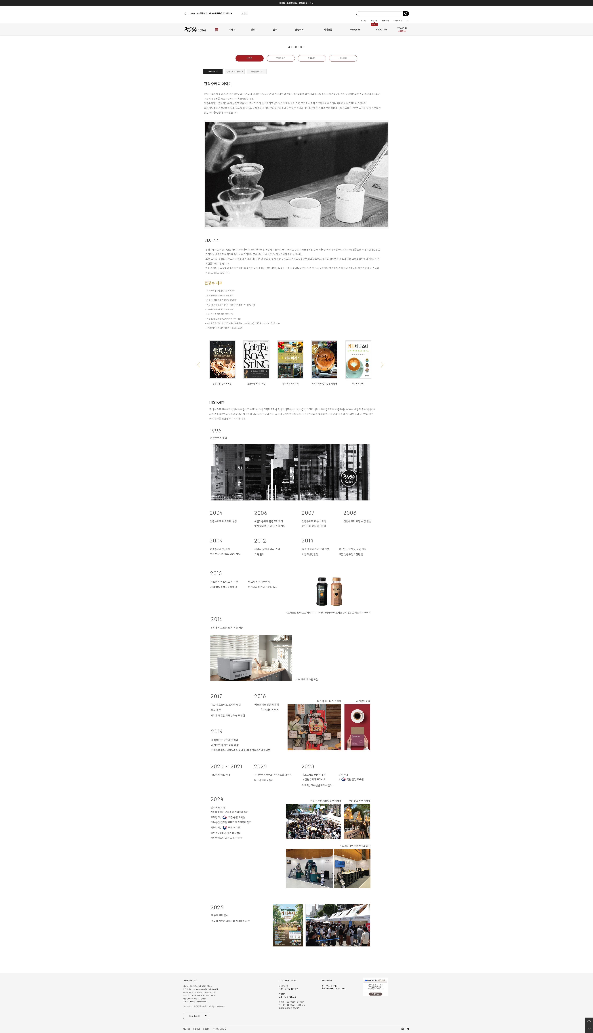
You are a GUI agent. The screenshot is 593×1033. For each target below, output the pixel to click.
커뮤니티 (312, 58)
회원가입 (374, 20)
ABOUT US (381, 29)
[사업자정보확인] (211, 989)
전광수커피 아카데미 (234, 71)
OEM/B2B (355, 29)
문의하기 (343, 58)
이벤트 (232, 29)
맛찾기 (254, 29)
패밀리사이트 (256, 71)
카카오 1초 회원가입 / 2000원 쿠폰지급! (296, 3)
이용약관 (206, 1029)
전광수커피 (213, 71)
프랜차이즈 (280, 58)
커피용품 (328, 29)
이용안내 (196, 1029)
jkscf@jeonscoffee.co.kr (199, 1002)
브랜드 (249, 58)
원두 (275, 29)
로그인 (363, 20)
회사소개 (186, 1029)
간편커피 (299, 29)
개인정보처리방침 (219, 1029)
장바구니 (385, 20)
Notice (192, 13)
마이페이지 (397, 20)
